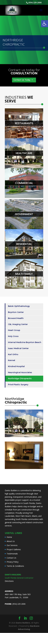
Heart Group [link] (14, 330)
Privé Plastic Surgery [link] (18, 384)
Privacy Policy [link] (12, 562)
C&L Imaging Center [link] (18, 324)
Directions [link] (9, 581)
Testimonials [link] (12, 553)
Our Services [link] (12, 545)
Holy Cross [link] (13, 336)
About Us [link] (11, 541)
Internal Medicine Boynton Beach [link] (24, 342)
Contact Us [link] (11, 557)
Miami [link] (34, 516)
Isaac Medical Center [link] (18, 348)
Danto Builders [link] (11, 490)
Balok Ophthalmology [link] (19, 306)
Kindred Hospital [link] (16, 366)
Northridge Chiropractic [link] (20, 378)
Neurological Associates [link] (20, 372)
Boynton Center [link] (16, 312)
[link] (44, 23)
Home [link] (9, 537)
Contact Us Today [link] (21, 80)
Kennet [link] (11, 360)
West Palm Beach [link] (23, 516)
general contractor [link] (13, 503)
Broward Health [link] (16, 318)
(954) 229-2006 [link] (34, 2)
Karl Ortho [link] (13, 354)
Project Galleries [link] (14, 549)
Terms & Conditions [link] (15, 566)
